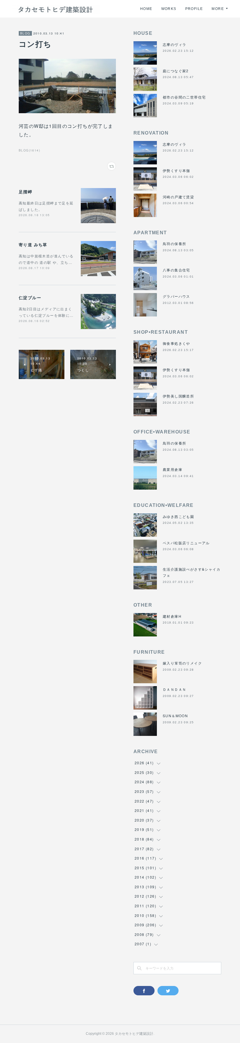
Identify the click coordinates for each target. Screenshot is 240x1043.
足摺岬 (25, 192)
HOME (146, 9)
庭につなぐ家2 (176, 70)
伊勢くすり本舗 (176, 170)
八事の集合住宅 (176, 269)
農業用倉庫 (172, 469)
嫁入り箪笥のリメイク (182, 662)
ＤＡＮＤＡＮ (174, 689)
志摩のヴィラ (174, 44)
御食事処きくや (176, 343)
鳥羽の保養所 (174, 243)
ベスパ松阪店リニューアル (186, 542)
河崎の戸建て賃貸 (178, 196)
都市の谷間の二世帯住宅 (184, 96)
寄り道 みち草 (33, 244)
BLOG (25, 33)
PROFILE (194, 9)
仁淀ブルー (30, 297)
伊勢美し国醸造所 (178, 395)
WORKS (168, 9)
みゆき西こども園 (178, 516)
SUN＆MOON (175, 715)
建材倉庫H (172, 616)
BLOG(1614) (29, 150)
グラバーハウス (176, 296)
